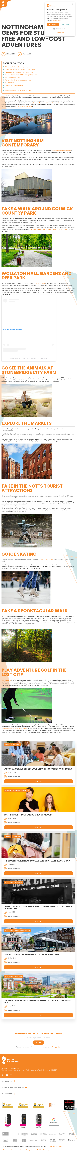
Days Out (18, 882)
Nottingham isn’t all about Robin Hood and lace (45, 103)
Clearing (8, 836)
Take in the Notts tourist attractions (18, 80)
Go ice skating (10, 83)
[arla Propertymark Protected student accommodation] (34, 1134)
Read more (38, 781)
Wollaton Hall (40, 283)
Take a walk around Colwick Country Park (20, 69)
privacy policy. (56, 1047)
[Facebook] (3, 1075)
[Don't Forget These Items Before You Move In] (38, 799)
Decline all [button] (66, 24)
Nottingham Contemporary (61, 151)
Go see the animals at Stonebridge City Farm (21, 75)
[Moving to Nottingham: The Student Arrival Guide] (38, 939)
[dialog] (60, 19)
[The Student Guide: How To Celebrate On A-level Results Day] (38, 845)
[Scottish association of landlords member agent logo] (53, 1140)
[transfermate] (34, 1140)
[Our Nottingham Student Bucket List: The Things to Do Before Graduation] (38, 891)
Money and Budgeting (12, 744)
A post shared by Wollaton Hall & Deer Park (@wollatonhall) (28, 358)
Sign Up (38, 1042)
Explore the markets (12, 77)
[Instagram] (11, 1075)
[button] (60, 29)
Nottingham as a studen (23, 106)
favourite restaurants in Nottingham (14, 729)
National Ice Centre (46, 560)
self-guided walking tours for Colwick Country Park (49, 229)
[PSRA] (71, 1140)
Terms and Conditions (11, 1150)
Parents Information (22, 930)
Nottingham (9, 882)
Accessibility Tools (55, 1147)
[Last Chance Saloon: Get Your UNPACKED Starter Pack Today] (38, 753)
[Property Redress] (62, 1140)
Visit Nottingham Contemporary (16, 67)
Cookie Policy (60, 32)
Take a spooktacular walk (14, 85)
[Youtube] (7, 1075)
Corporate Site (36, 1150)
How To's (8, 790)
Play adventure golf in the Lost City (18, 90)
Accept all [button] (53, 24)
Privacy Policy (25, 1150)
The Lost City (6, 680)
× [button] (72, 4)
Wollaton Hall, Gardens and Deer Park (19, 72)
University (16, 836)
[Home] (9, 4)
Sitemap (46, 1150)
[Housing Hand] (43, 1140)
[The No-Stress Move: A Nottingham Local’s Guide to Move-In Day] (38, 985)
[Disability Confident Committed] (24, 1134)
